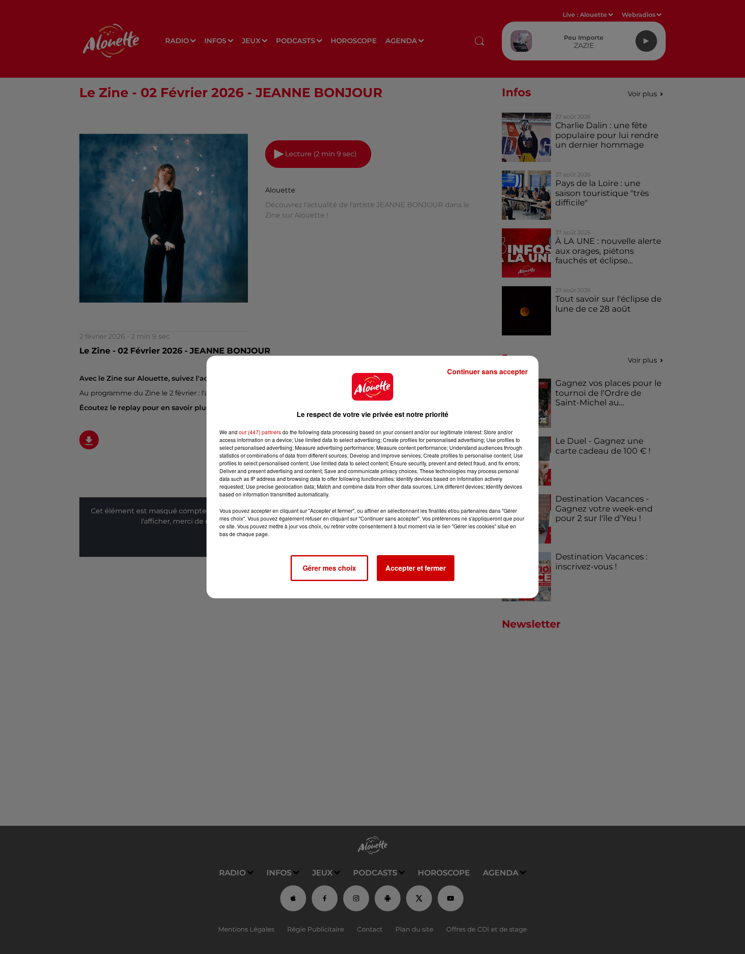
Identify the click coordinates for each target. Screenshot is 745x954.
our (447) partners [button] (260, 432)
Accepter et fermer (415, 568)
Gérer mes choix (329, 568)
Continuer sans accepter (487, 371)
